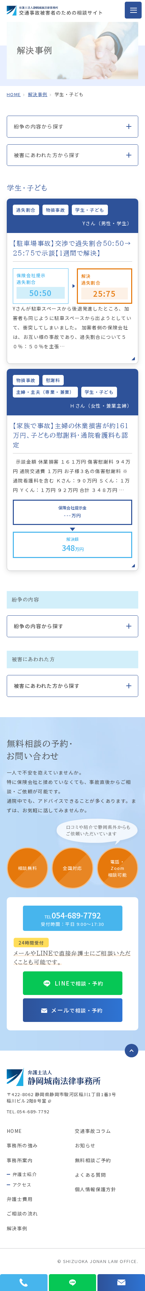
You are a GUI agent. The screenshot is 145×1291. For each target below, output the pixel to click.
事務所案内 (20, 1160)
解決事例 (38, 94)
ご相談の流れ (22, 1213)
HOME (14, 1130)
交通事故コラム (93, 1130)
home (14, 94)
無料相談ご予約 (93, 1160)
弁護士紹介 (24, 1174)
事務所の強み (22, 1145)
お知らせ (85, 1145)
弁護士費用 (20, 1199)
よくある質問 (90, 1174)
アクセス (22, 1184)
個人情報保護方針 (95, 1189)
